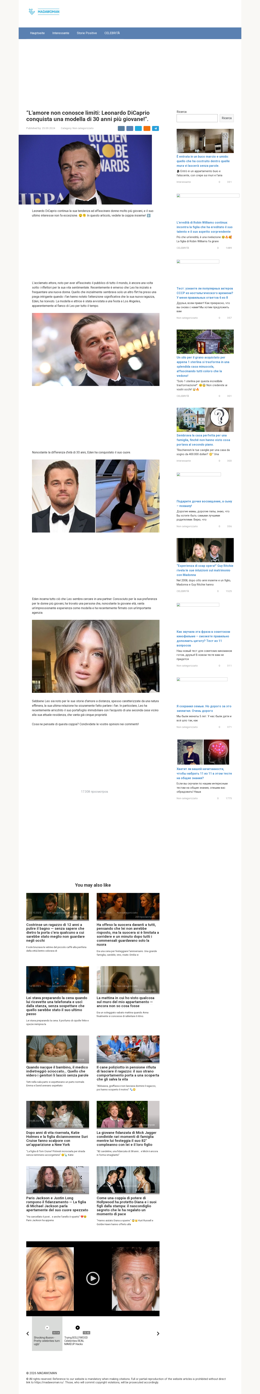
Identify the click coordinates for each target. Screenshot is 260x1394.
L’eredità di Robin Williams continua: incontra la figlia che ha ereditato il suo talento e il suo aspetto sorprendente (205, 227)
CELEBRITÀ (112, 33)
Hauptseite (37, 33)
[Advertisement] (130, 71)
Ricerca (182, 112)
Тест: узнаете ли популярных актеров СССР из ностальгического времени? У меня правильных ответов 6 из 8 (205, 293)
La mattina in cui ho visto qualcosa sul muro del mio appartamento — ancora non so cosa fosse (125, 1002)
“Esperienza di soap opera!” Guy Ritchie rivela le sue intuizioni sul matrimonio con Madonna (205, 570)
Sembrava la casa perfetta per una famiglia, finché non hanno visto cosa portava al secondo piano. (203, 440)
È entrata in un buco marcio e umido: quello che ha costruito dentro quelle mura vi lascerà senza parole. (203, 161)
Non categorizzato (83, 128)
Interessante (60, 33)
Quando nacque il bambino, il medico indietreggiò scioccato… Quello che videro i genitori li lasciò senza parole (57, 1071)
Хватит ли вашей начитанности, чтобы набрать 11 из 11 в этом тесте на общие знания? (204, 773)
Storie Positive (87, 33)
